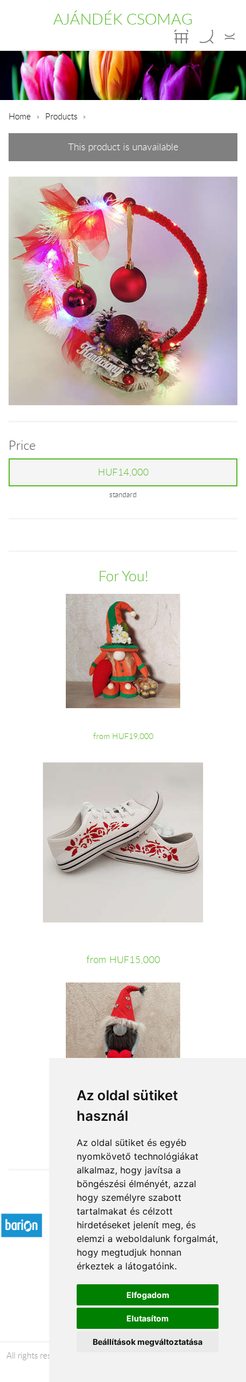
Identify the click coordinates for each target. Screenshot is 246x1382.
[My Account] (230, 36)
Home (20, 116)
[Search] (206, 36)
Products (61, 116)
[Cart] (181, 36)
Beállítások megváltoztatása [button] (148, 1342)
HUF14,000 (123, 472)
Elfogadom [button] (147, 1295)
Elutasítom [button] (147, 1318)
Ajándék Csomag (123, 19)
